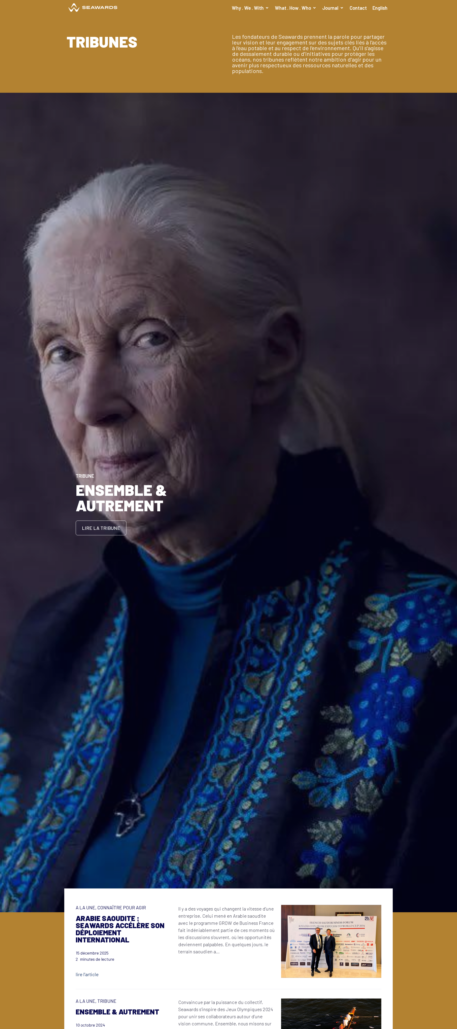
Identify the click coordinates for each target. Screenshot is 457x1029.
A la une (85, 907)
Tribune (106, 1001)
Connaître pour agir (121, 907)
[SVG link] (93, 7)
